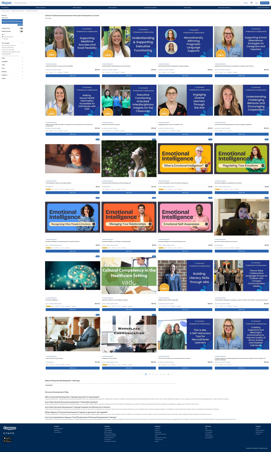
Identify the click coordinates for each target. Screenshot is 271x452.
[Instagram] (13, 433)
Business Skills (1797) (7, 47)
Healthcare (157, 430)
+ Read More (49, 385)
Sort (3, 34)
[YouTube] (11, 433)
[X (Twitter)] (4, 433)
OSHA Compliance (112, 7)
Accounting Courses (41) (9, 45)
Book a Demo (264, 3)
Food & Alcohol (187, 7)
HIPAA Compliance (77, 7)
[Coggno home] (7, 3)
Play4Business (106, 186)
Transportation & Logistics (160, 437)
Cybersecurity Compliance (224, 7)
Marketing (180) (6, 54)
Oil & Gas (157, 441)
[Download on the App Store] (10, 438)
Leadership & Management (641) (11, 52)
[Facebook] (6, 433)
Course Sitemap (208, 430)
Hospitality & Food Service (160, 434)
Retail (156, 435)
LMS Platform (57, 430)
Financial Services (159, 439)
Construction (157, 428)
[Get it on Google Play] (10, 441)
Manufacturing (158, 432)
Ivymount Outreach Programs (54, 69)
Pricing (245, 3)
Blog (206, 428)
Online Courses (5, 10)
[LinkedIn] (8, 433)
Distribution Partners (260, 430)
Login (256, 3)
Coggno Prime (11, 28)
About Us (258, 428)
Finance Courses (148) (8, 49)
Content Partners (259, 432)
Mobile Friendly (11, 31)
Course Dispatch (57, 432)
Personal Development (32, 10)
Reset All (20, 24)
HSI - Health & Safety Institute (167, 186)
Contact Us (258, 434)
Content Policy (208, 434)
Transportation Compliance (150, 7)
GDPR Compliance (209, 435)
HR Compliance (5, 7)
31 (168, 374)
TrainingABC (50, 186)
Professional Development (263, 7)
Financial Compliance (41, 7)
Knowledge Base (209, 437)
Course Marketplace (58, 428)
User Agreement (208, 432)
